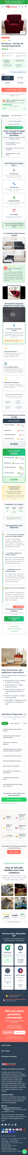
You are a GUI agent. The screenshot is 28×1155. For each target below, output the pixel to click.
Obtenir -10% (20, 1032)
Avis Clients (14, 1138)
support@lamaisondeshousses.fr (20, 961)
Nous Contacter (5, 1141)
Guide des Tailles (14, 1141)
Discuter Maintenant (7, 960)
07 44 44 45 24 (7, 982)
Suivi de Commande (13, 1139)
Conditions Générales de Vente (8, 1151)
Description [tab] (5, 115)
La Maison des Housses (10, 1135)
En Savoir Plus (20, 985)
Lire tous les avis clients (13, 921)
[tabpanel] (14, 376)
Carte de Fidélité (22, 1138)
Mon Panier (4, 1138)
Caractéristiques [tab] (16, 115)
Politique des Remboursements (8, 1148)
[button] (25, 6)
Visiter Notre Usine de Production (9, 1145)
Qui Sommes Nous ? (6, 1144)
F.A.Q (9, 1138)
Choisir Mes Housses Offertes (14, 618)
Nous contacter (14, 852)
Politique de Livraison (6, 1147)
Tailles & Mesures (15, 723)
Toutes (5, 723)
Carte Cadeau (4, 1139)
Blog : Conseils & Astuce (17, 1142)
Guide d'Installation (5, 1142)
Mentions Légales (21, 1151)
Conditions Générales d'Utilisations (9, 1149)
